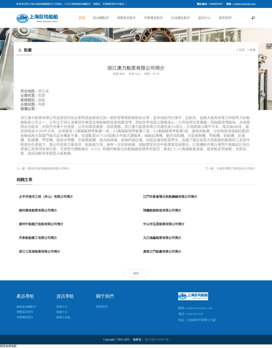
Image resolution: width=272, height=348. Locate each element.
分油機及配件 (180, 17)
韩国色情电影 (8, 346)
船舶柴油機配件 (26, 306)
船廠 (252, 49)
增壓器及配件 (126, 17)
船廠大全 (62, 311)
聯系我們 (225, 17)
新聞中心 (62, 306)
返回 (136, 273)
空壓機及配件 (153, 17)
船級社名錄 (63, 317)
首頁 (82, 17)
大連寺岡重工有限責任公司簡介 (235, 168)
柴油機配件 (101, 17)
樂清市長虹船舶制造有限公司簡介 (48, 168)
